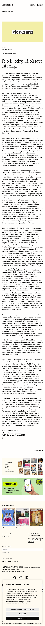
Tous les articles (7, 11)
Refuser (22, 614)
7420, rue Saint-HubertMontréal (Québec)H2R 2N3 (35, 540)
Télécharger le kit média (10, 561)
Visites (4, 48)
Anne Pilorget (11, 53)
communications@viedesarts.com (13, 571)
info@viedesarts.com (35, 535)
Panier (40, 4)
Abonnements (7, 534)
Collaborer (5, 536)
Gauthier (19, 623)
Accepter (22, 618)
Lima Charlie (37, 623)
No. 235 (10, 49)
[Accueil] (7, 5)
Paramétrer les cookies (22, 609)
